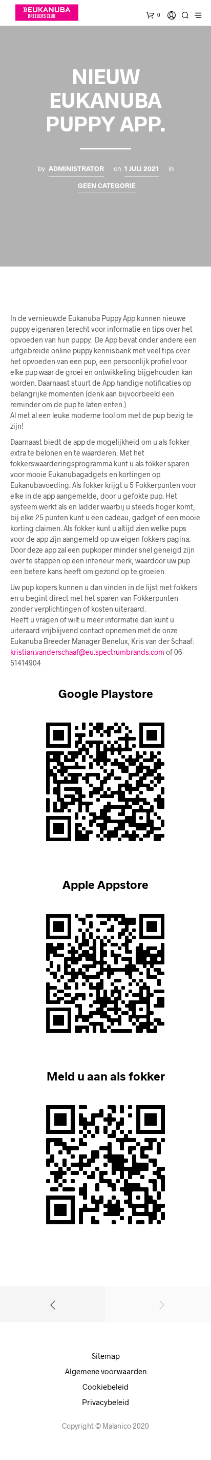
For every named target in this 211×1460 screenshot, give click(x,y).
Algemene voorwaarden (105, 1371)
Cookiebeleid (105, 1386)
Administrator (76, 168)
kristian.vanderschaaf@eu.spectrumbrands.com (87, 652)
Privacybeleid (105, 1402)
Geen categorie (107, 185)
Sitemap (106, 1355)
